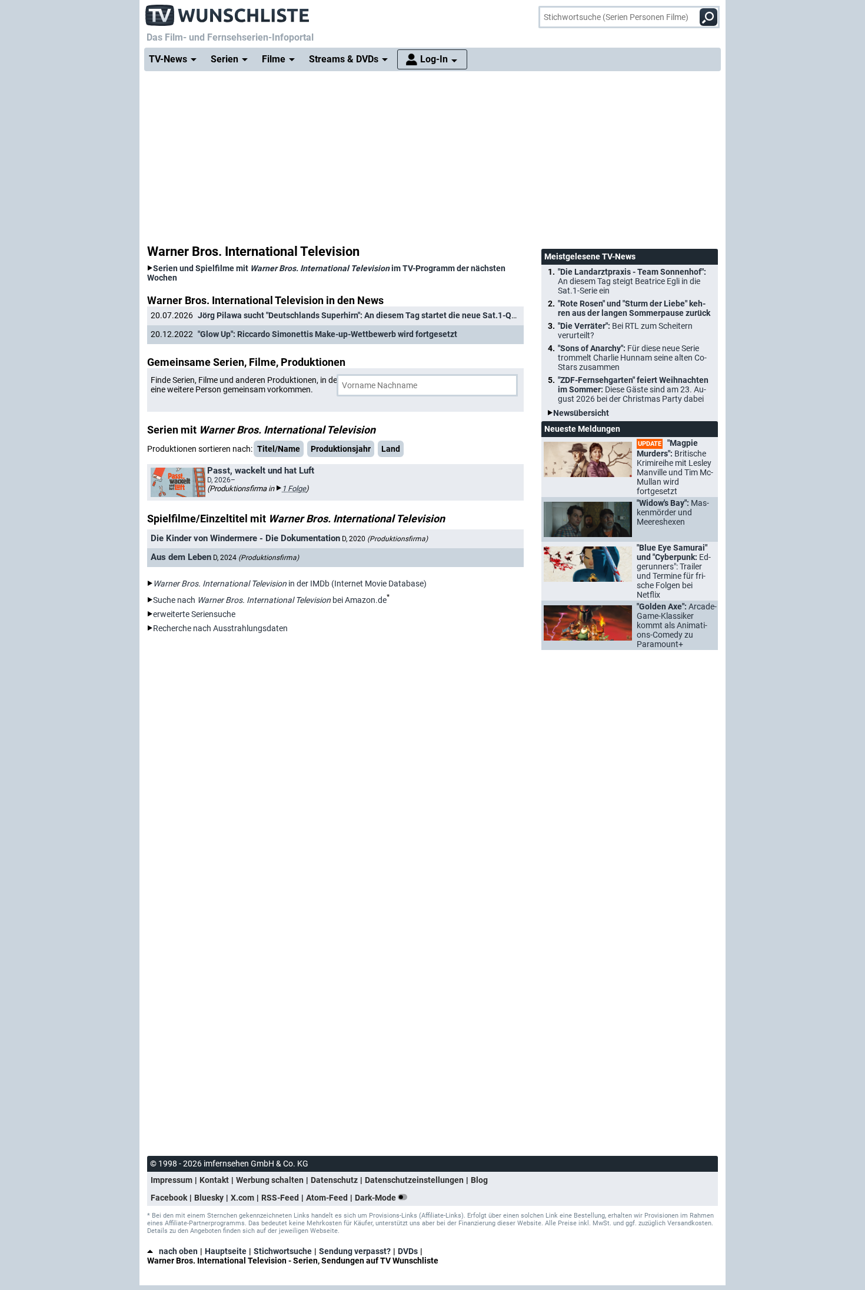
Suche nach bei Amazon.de (270, 600)
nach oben (178, 1251)
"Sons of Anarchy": (632, 358)
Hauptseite (226, 1251)
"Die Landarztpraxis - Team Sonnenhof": (632, 281)
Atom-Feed (327, 1197)
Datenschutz (334, 1180)
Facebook (169, 1197)
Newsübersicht (581, 413)
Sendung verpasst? (355, 1251)
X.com (242, 1197)
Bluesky (209, 1197)
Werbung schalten (270, 1180)
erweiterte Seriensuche (194, 614)
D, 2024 (256, 558)
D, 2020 (385, 539)
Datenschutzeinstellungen (414, 1180)
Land (390, 449)
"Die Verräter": (625, 330)
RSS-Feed (280, 1197)
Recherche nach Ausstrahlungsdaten (220, 628)
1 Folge (294, 488)
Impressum (171, 1180)
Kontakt (214, 1180)
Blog (479, 1180)
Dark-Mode (376, 1197)
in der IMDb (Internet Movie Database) (290, 583)
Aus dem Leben (181, 557)
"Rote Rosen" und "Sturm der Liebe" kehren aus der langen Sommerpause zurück (634, 308)
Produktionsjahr (341, 449)
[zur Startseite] (227, 12)
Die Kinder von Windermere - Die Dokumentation (245, 538)
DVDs (408, 1251)
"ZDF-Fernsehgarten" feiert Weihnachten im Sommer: (633, 389)
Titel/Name (278, 449)
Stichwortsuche (283, 1251)
